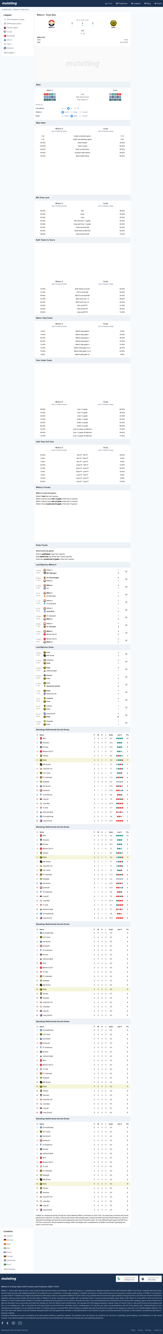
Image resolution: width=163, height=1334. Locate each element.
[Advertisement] (82, 64)
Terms (133, 1330)
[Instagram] (15, 1323)
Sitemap (148, 1330)
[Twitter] (9, 1323)
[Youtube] (21, 1323)
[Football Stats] (9, 3)
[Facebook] (3, 1323)
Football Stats (7, 9)
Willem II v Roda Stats (21, 9)
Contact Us (158, 1330)
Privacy (140, 1330)
